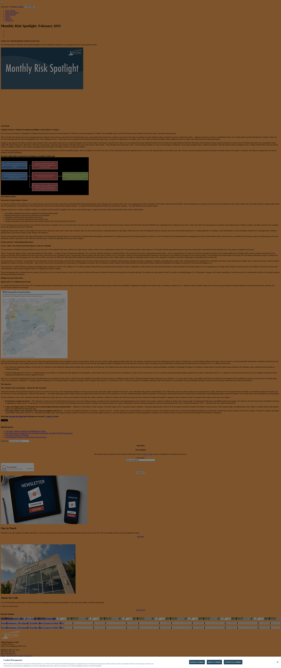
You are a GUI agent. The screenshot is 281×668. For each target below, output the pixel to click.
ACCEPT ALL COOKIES (233, 662)
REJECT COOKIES (214, 662)
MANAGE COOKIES (197, 662)
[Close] (277, 662)
